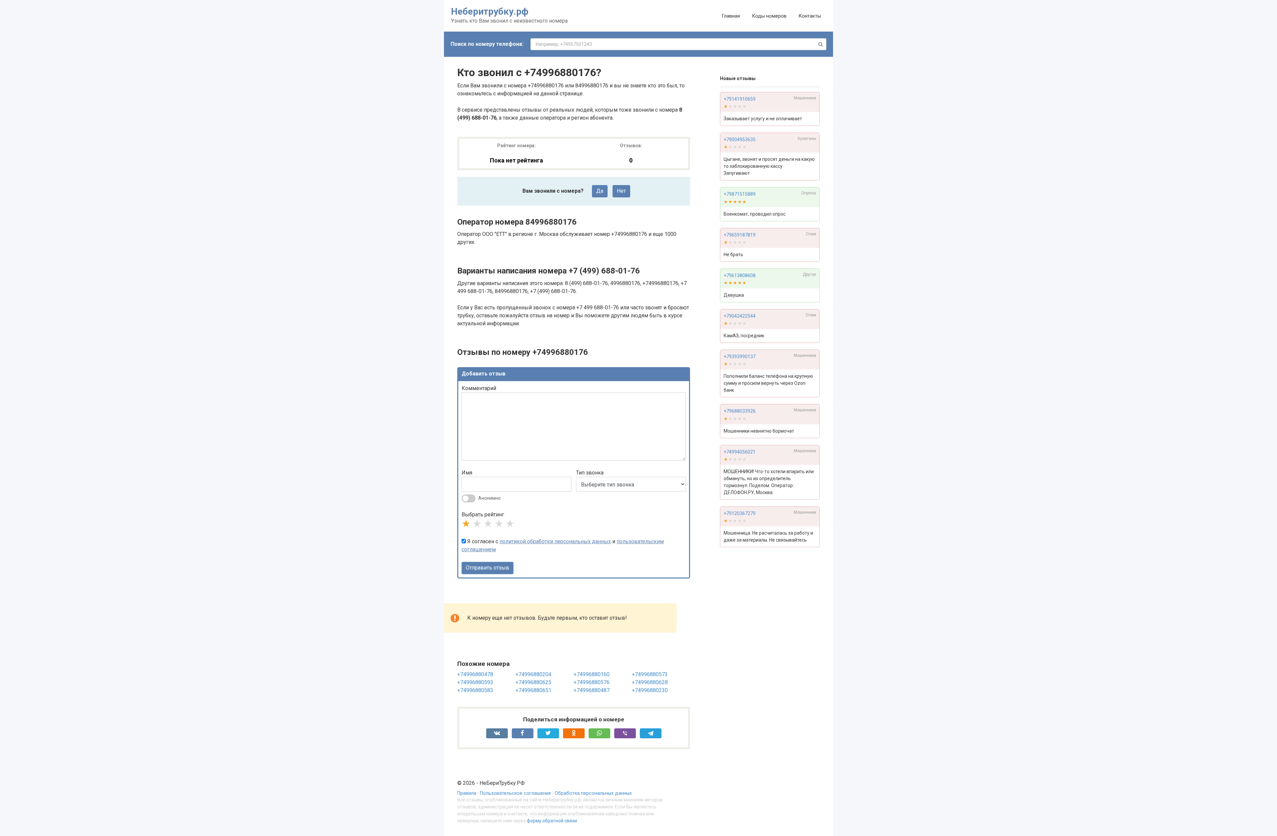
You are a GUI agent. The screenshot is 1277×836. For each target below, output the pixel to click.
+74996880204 (533, 674)
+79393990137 (740, 356)
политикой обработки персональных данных (555, 541)
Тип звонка (590, 473)
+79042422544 (740, 316)
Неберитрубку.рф (489, 11)
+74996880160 (592, 674)
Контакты (809, 16)
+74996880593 (475, 682)
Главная (731, 16)
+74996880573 (650, 674)
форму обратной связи (552, 820)
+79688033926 (740, 411)
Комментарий (479, 388)
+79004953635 (740, 139)
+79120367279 (740, 513)
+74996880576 (592, 682)
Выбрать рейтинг (483, 514)
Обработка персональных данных (593, 793)
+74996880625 (533, 682)
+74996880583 (475, 690)
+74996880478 (475, 674)
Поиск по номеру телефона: (487, 44)
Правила (466, 793)
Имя (467, 473)
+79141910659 (740, 99)
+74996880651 (533, 690)
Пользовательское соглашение (515, 793)
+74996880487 (592, 690)
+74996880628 (650, 682)
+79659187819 (740, 235)
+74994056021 (740, 452)
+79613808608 (740, 275)
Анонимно (489, 498)
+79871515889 (740, 194)
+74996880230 (650, 690)
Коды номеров (769, 16)
